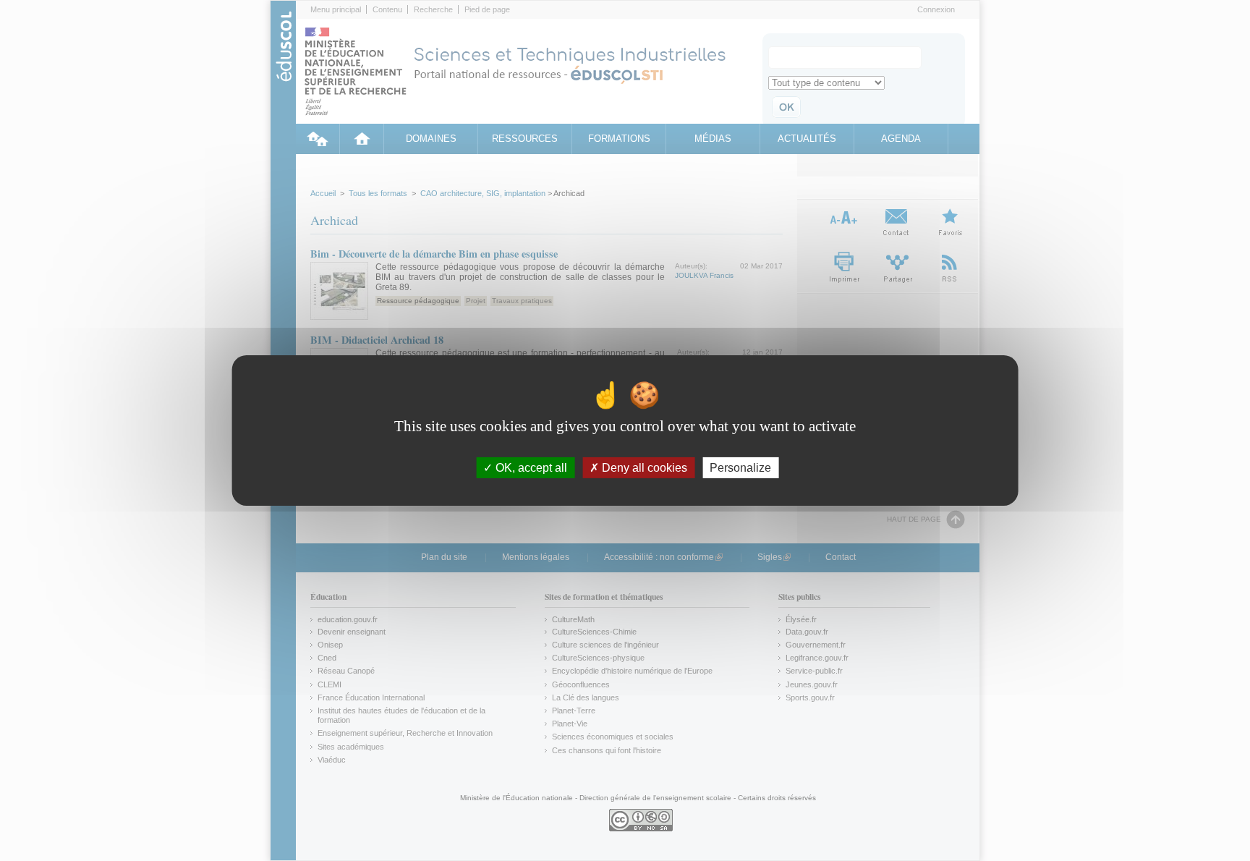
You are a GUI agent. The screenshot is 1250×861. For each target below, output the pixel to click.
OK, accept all (530, 468)
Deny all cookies (643, 468)
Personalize (740, 468)
